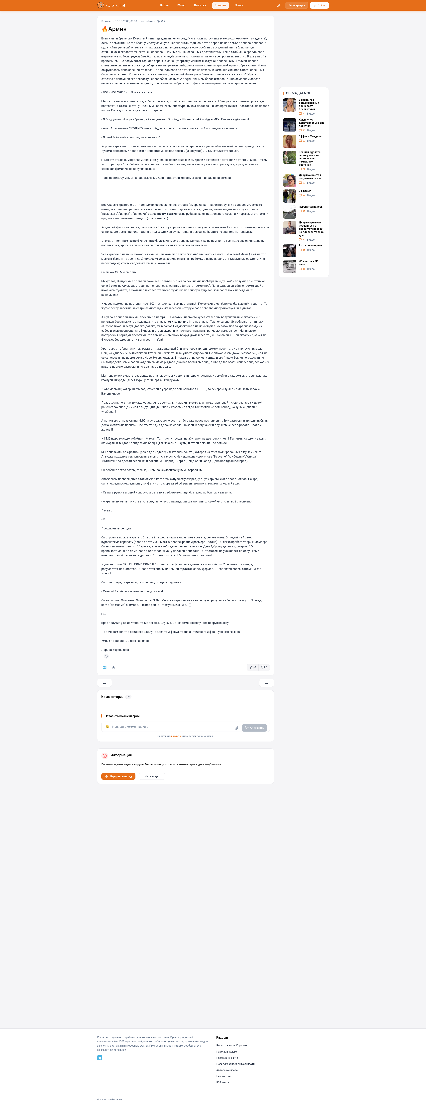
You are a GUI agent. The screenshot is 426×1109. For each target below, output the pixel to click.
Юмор (181, 5)
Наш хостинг (223, 1076)
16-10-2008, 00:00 (126, 21)
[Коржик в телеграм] (104, 667)
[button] (185, 730)
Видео (164, 5)
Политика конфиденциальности (235, 1064)
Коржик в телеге (226, 1051)
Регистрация (297, 5)
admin (149, 21)
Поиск (239, 5)
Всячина (220, 5)
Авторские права (227, 1070)
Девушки (200, 5)
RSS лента (222, 1082)
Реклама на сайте (227, 1057)
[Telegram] (99, 1057)
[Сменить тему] (278, 5)
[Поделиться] (113, 667)
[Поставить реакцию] (106, 656)
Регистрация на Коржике (231, 1045)
